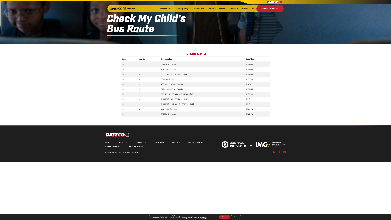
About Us (123, 142)
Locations (159, 142)
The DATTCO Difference (217, 8)
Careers (245, 8)
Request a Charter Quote (270, 8)
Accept (224, 217)
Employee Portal (195, 142)
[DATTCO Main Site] (274, 2)
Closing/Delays (183, 8)
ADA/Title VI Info (135, 146)
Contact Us (234, 8)
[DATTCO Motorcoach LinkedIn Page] (284, 152)
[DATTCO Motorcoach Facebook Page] (274, 152)
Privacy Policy (112, 146)
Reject (236, 217)
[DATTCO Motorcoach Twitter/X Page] (279, 152)
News (107, 142)
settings (204, 218)
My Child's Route (166, 8)
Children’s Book (199, 8)
